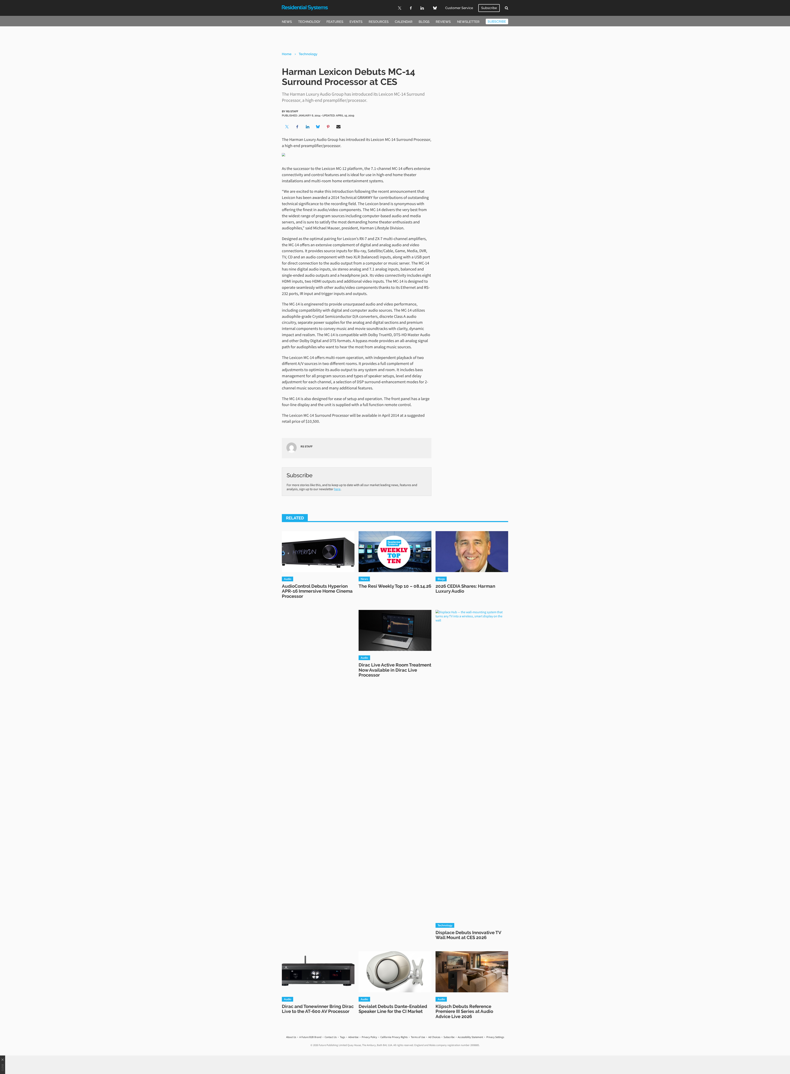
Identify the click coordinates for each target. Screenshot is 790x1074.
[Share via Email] (338, 127)
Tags (342, 1037)
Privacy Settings (495, 1037)
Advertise (353, 1037)
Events (356, 22)
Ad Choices (434, 1037)
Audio (287, 579)
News (287, 22)
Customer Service (459, 8)
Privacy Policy (369, 1037)
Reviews (443, 22)
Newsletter (468, 22)
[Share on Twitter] (287, 127)
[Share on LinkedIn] (307, 127)
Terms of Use (418, 1037)
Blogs (424, 22)
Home (287, 54)
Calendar (403, 22)
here (337, 489)
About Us (291, 1037)
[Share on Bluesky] (318, 127)
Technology (309, 22)
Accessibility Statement (470, 1037)
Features (334, 22)
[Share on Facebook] (297, 127)
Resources (379, 22)
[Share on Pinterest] (328, 127)
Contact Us (331, 1037)
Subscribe (489, 8)
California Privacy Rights (394, 1037)
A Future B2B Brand (310, 1037)
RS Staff (292, 111)
